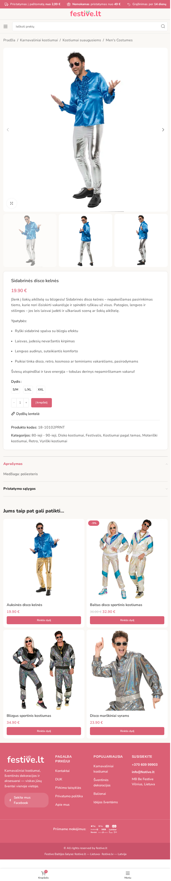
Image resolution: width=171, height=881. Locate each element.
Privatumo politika (69, 796)
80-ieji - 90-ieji (44, 435)
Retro (33, 441)
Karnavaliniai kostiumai (39, 40)
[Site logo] (85, 13)
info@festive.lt (143, 772)
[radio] (15, 390)
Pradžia (9, 40)
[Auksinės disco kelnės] (43, 559)
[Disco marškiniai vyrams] (127, 670)
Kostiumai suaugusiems (82, 40)
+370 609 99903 (145, 764)
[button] (7, 129)
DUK (58, 779)
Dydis (15, 381)
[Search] (163, 26)
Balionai (100, 793)
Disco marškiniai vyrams (109, 715)
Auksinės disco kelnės (24, 604)
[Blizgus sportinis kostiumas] (43, 670)
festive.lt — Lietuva (87, 854)
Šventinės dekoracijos (102, 782)
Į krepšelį (41, 403)
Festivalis (93, 435)
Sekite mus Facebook (22, 800)
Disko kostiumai (71, 435)
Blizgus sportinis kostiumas (29, 715)
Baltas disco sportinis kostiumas (116, 604)
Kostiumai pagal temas (121, 435)
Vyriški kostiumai (53, 441)
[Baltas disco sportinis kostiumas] (127, 559)
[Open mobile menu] (5, 26)
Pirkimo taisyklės (68, 787)
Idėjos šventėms (106, 802)
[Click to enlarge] (12, 203)
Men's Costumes (119, 40)
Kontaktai (62, 771)
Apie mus (62, 804)
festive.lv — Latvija (114, 854)
